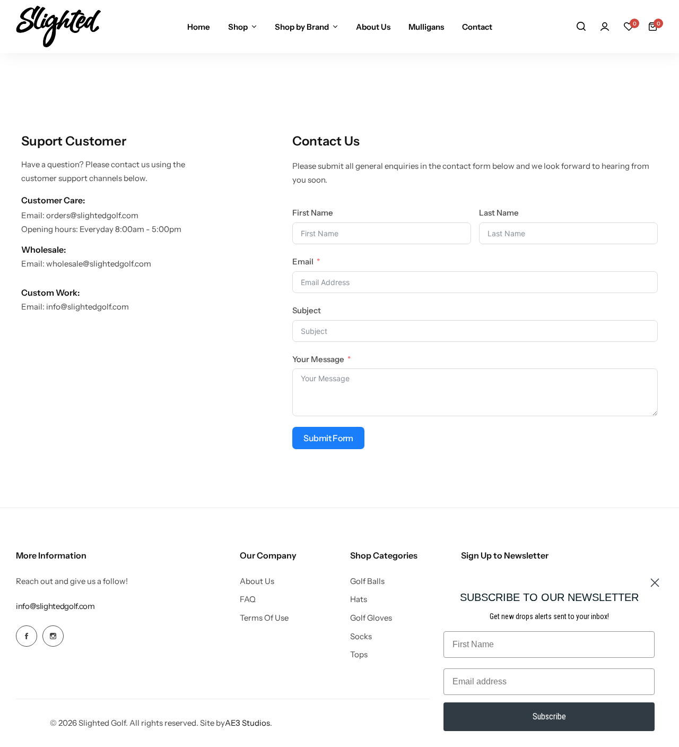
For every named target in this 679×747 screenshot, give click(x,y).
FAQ (248, 599)
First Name (312, 213)
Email (303, 261)
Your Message (318, 359)
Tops (359, 654)
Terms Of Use (264, 618)
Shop (238, 27)
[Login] (604, 26)
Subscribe (549, 716)
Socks (361, 636)
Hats (358, 599)
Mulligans (426, 27)
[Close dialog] (655, 582)
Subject (306, 310)
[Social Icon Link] (26, 636)
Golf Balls (367, 581)
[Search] (580, 26)
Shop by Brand (302, 27)
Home (198, 27)
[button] (628, 26)
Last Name (499, 213)
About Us (373, 27)
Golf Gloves (371, 618)
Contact (477, 27)
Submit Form (328, 438)
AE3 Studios (247, 723)
